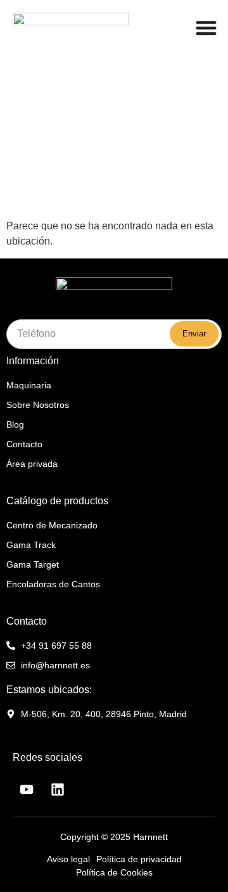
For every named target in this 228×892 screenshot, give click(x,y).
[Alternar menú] (206, 27)
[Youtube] (27, 789)
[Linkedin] (58, 789)
